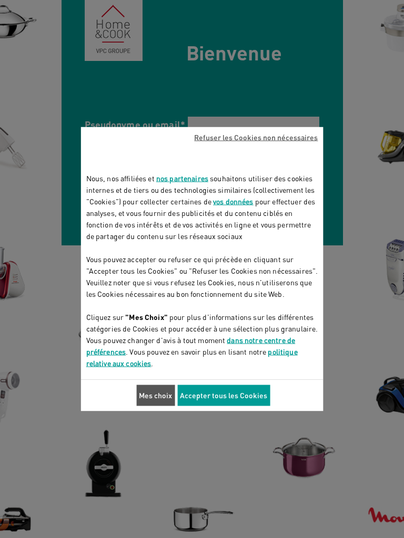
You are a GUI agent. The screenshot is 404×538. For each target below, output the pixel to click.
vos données (233, 201)
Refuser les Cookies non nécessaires (256, 137)
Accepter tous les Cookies (223, 395)
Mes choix (155, 395)
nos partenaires (182, 178)
